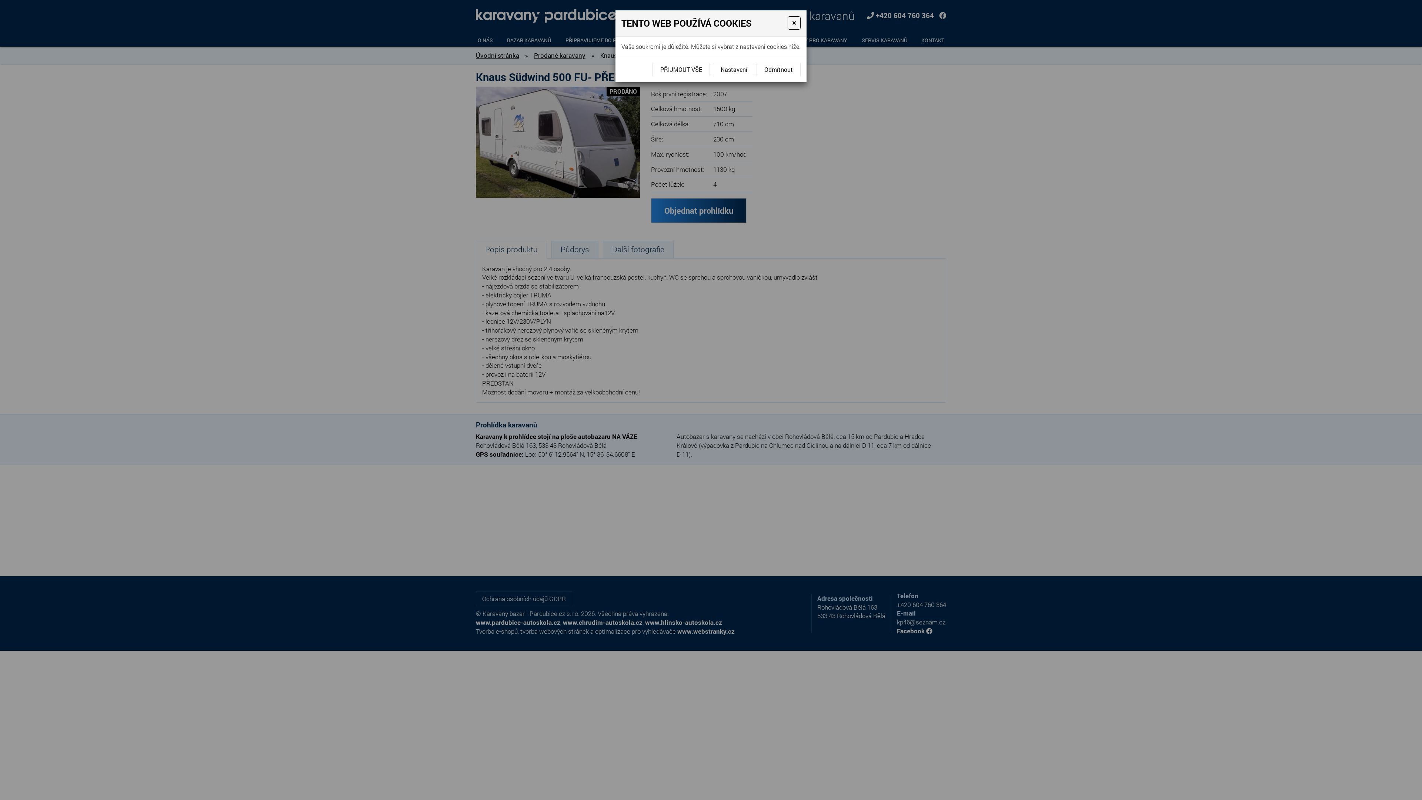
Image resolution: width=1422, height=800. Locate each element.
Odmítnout (778, 69)
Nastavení (734, 69)
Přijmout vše (681, 69)
